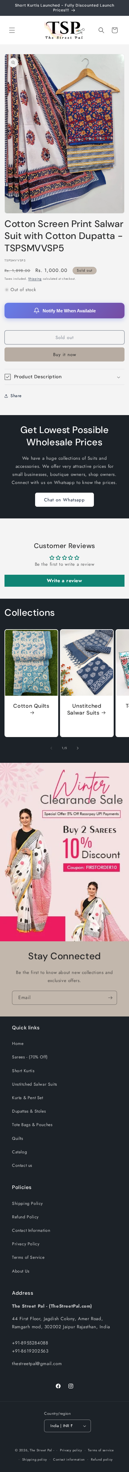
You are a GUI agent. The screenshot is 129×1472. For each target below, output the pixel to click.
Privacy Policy (25, 1244)
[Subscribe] (110, 998)
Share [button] (16, 396)
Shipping (35, 278)
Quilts (17, 1138)
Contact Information (31, 1230)
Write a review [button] (64, 580)
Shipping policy (34, 1459)
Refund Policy (25, 1217)
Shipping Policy (27, 1203)
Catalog (19, 1152)
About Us (21, 1271)
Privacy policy (71, 1450)
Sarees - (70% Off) (30, 1057)
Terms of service (101, 1450)
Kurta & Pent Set (27, 1098)
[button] (12, 30)
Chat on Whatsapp (64, 500)
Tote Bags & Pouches (32, 1125)
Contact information (69, 1459)
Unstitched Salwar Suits (84, 709)
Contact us (22, 1165)
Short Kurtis (23, 1071)
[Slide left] (51, 748)
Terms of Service (28, 1257)
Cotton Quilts (31, 706)
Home (17, 1043)
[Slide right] (77, 748)
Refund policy (102, 1459)
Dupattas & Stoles (29, 1111)
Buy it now (64, 354)
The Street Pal (41, 1450)
